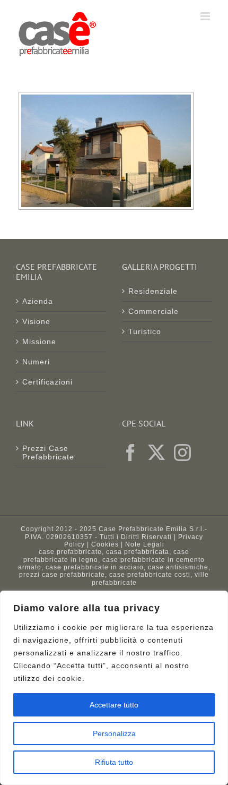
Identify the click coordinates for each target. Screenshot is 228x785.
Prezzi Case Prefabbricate (48, 453)
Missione (39, 341)
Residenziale (153, 291)
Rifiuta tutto (114, 762)
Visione (36, 321)
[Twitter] (156, 452)
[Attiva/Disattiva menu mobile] (206, 16)
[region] (114, 688)
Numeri (36, 361)
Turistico (144, 331)
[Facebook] (130, 452)
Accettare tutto (114, 705)
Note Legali (144, 544)
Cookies (105, 544)
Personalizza (114, 733)
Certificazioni (47, 382)
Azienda (37, 301)
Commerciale (153, 311)
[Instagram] (182, 452)
